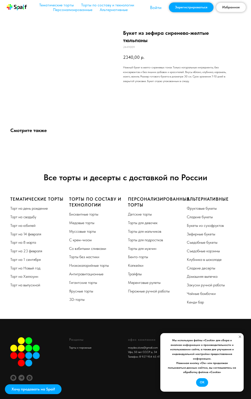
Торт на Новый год (25, 268)
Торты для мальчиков (144, 231)
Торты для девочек (143, 222)
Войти (156, 7)
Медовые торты (81, 222)
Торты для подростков (145, 240)
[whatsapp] (13, 378)
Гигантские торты (83, 282)
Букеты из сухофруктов (205, 225)
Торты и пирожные (80, 347)
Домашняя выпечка (202, 276)
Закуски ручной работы (206, 285)
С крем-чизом (80, 240)
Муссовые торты (82, 231)
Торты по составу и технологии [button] (107, 5)
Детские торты (140, 214)
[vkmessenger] (29, 378)
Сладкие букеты (200, 217)
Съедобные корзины (203, 251)
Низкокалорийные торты (89, 265)
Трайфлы (135, 274)
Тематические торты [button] (56, 5)
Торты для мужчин (142, 248)
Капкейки (135, 265)
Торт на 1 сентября (25, 259)
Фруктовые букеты (202, 208)
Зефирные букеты (201, 234)
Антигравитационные (86, 274)
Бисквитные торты (83, 214)
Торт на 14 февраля (25, 234)
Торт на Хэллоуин (24, 276)
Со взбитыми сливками (87, 248)
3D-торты (77, 299)
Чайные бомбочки (201, 293)
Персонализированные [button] (72, 9)
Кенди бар (195, 302)
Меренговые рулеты (144, 282)
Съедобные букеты (202, 242)
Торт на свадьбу (23, 217)
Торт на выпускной (25, 285)
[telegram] (21, 378)
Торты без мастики (84, 256)
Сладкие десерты (201, 268)
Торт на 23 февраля (26, 251)
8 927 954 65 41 (149, 356)
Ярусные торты (81, 291)
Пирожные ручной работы (149, 291)
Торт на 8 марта (23, 242)
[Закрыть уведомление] (240, 336)
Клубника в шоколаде (204, 259)
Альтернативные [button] (114, 9)
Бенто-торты (138, 256)
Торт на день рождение (29, 208)
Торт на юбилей (23, 225)
